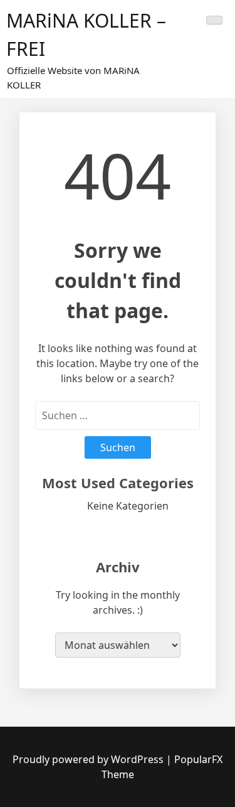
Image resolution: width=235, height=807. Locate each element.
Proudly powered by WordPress (89, 759)
